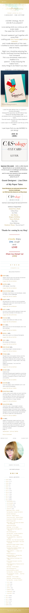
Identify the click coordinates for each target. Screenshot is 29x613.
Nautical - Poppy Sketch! (13, 515)
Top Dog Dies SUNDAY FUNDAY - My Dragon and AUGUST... (15, 548)
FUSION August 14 (11, 553)
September (10, 506)
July (8, 582)
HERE (14, 256)
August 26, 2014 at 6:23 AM (10, 281)
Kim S (3, 325)
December (10, 501)
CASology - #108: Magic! (13, 566)
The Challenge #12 (11, 568)
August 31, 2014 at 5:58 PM (9, 415)
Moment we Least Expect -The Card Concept (15, 542)
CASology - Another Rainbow (14, 578)
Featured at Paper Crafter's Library (15, 544)
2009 (7, 603)
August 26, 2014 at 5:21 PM (9, 337)
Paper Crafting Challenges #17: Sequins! (14, 529)
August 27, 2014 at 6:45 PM (9, 379)
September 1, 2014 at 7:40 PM (10, 431)
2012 (7, 597)
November (10, 503)
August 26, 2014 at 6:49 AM (10, 288)
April (9, 587)
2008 (7, 604)
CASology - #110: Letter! (12, 527)
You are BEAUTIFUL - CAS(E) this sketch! (14, 537)
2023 (7, 483)
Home (14, 438)
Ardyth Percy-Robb (14, 209)
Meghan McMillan (14, 217)
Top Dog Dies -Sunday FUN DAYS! (15, 512)
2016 (7, 496)
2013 (7, 595)
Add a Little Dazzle (21, 166)
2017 (7, 494)
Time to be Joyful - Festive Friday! (15, 517)
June (8, 584)
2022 (7, 485)
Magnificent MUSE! (11, 525)
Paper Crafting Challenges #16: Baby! (14, 559)
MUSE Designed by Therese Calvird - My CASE (15, 564)
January (10, 593)
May (8, 585)
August (9, 508)
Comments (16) (15, 268)
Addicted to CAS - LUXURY (13, 510)
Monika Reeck (6, 391)
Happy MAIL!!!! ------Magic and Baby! (14, 551)
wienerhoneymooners (10, 609)
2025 (7, 479)
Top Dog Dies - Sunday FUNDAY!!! (15, 533)
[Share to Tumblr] (16, 264)
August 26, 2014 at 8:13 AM (10, 315)
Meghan (4, 299)
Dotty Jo (4, 309)
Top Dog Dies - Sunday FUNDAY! (14, 572)
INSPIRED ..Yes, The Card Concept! (15, 539)
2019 (7, 490)
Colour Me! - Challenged (13, 535)
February (10, 591)
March (9, 589)
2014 (7, 499)
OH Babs (4, 354)
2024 (7, 481)
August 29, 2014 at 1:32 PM (9, 388)
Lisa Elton (4, 284)
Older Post (24, 438)
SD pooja (4, 318)
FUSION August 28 (11, 520)
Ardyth (4, 275)
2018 (7, 492)
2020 (7, 488)
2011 (7, 599)
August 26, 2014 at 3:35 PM (9, 330)
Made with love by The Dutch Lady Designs (18, 610)
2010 (7, 601)
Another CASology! (11, 513)
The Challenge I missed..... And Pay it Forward (15, 574)
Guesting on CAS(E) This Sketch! (14, 519)
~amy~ (4, 340)
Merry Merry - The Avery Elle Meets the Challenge (15, 523)
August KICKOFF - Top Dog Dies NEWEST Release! (14, 556)
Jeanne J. (5, 333)
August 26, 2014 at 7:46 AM (10, 296)
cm (3, 418)
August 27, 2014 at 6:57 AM (10, 367)
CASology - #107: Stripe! (13, 576)
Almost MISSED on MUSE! (13, 570)
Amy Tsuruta (14, 39)
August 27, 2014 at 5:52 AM (10, 351)
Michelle (4, 370)
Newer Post (4, 438)
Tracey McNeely (14, 219)
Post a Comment (7, 434)
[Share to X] (10, 264)
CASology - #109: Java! (12, 546)
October (10, 505)
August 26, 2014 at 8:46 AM (10, 321)
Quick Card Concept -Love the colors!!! (14, 561)
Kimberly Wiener (10, 225)
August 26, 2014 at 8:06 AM (10, 306)
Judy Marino (14, 215)
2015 (7, 497)
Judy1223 (4, 383)
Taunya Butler (5, 404)
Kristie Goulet (5, 347)
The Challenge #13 (11, 531)
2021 (7, 487)
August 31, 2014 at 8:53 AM (10, 401)
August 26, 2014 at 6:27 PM (9, 344)
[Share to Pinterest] (14, 264)
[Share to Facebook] (12, 264)
